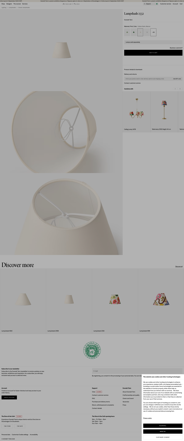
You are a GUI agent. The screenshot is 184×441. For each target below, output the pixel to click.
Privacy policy (147, 418)
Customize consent (163, 437)
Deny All (163, 431)
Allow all (162, 425)
